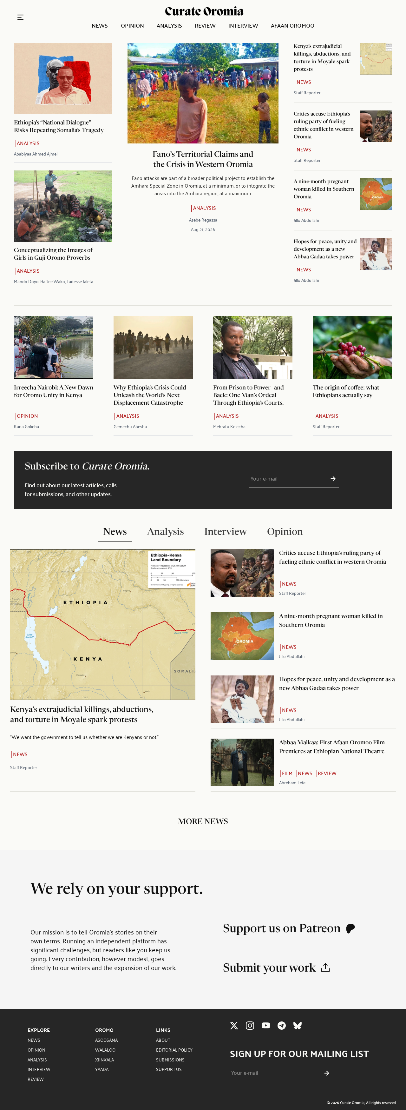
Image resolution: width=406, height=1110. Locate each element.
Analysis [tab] (165, 532)
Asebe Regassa (203, 219)
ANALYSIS (37, 1059)
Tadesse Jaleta (80, 281)
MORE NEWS (203, 822)
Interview (243, 25)
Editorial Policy (174, 1050)
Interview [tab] (225, 532)
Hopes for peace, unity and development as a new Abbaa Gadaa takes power (325, 249)
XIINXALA (104, 1059)
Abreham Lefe (292, 782)
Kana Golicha (26, 426)
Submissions (170, 1059)
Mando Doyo (26, 281)
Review (205, 25)
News (100, 25)
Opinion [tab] (285, 532)
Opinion (132, 25)
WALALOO (105, 1050)
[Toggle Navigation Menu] (20, 17)
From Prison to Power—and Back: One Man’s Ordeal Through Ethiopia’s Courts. (248, 395)
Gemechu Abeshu (130, 426)
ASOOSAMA (106, 1040)
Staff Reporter (307, 92)
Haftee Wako (52, 281)
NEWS (34, 1040)
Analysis (169, 25)
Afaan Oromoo (292, 25)
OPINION (36, 1050)
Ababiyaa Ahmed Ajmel (35, 153)
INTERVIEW (39, 1069)
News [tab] (115, 532)
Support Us (169, 1069)
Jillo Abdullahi (306, 220)
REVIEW (36, 1079)
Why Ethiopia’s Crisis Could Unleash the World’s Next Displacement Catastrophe (150, 395)
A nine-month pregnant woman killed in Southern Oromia (324, 189)
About (163, 1040)
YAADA (101, 1069)
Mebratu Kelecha (229, 426)
